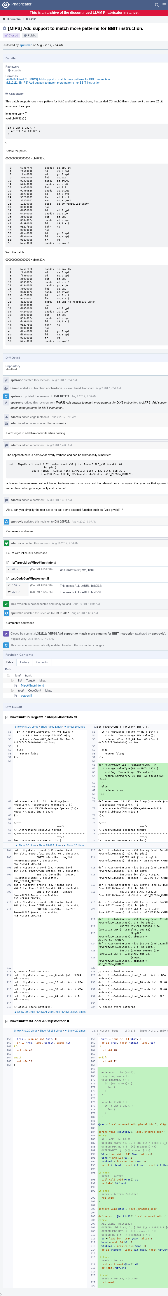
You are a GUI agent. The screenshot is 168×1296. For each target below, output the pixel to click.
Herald (14, 388)
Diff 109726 (61, 521)
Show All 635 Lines (49, 845)
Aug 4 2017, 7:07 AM (84, 521)
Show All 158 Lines (51, 1030)
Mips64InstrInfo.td (32, 685)
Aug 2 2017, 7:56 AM (84, 396)
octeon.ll (26, 695)
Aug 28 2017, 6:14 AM (85, 613)
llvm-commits (56, 423)
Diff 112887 (61, 613)
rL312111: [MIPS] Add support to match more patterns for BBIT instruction (53, 82)
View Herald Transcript (80, 388)
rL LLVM (11, 369)
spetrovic (26, 45)
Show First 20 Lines (26, 726)
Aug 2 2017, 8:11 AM (64, 417)
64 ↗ (15, 569)
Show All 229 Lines (48, 1011)
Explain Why (18, 638)
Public (32, 35)
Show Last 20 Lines (74, 1011)
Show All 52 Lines (51, 726)
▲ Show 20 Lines (25, 845)
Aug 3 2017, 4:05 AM (59, 445)
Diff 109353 (61, 396)
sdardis (16, 70)
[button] (164, 5)
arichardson (54, 388)
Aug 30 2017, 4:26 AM (41, 638)
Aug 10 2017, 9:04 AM (65, 543)
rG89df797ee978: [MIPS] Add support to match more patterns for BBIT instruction (58, 79)
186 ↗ (16, 585)
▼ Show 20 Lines (74, 726)
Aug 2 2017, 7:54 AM (64, 380)
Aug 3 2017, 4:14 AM (59, 500)
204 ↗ (16, 591)
